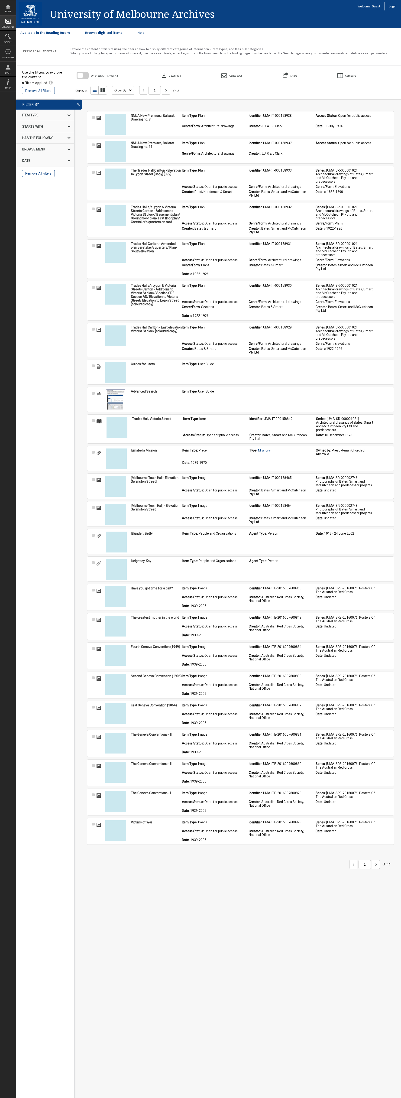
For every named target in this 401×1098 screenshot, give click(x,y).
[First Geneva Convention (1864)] (115, 713)
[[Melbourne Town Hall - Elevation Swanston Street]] (115, 486)
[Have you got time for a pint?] (115, 596)
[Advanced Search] (115, 400)
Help (141, 32)
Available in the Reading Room (45, 32)
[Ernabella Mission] (116, 458)
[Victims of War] (115, 830)
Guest (376, 6)
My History (8, 57)
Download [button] (171, 75)
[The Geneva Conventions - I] (115, 801)
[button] (232, 75)
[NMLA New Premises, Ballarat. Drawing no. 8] (115, 124)
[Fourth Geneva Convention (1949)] (115, 655)
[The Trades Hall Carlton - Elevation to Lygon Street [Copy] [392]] (115, 179)
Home (8, 11)
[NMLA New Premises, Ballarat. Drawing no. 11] (115, 151)
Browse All (8, 26)
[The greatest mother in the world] (115, 626)
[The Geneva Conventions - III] (115, 743)
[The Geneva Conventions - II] (115, 772)
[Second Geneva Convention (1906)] (115, 684)
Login (8, 72)
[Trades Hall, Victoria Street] (117, 427)
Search (8, 42)
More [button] (8, 88)
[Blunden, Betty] (116, 542)
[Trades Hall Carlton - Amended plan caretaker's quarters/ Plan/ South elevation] (115, 252)
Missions (264, 450)
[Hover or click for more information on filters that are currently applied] (51, 82)
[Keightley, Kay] (116, 569)
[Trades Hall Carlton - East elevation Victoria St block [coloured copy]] (115, 335)
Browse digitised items (103, 32)
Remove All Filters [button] (38, 91)
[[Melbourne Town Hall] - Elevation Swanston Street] (115, 514)
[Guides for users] (115, 372)
